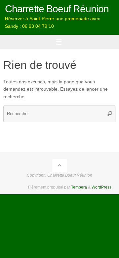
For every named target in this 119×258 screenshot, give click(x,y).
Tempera (79, 187)
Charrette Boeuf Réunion (57, 8)
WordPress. (102, 187)
